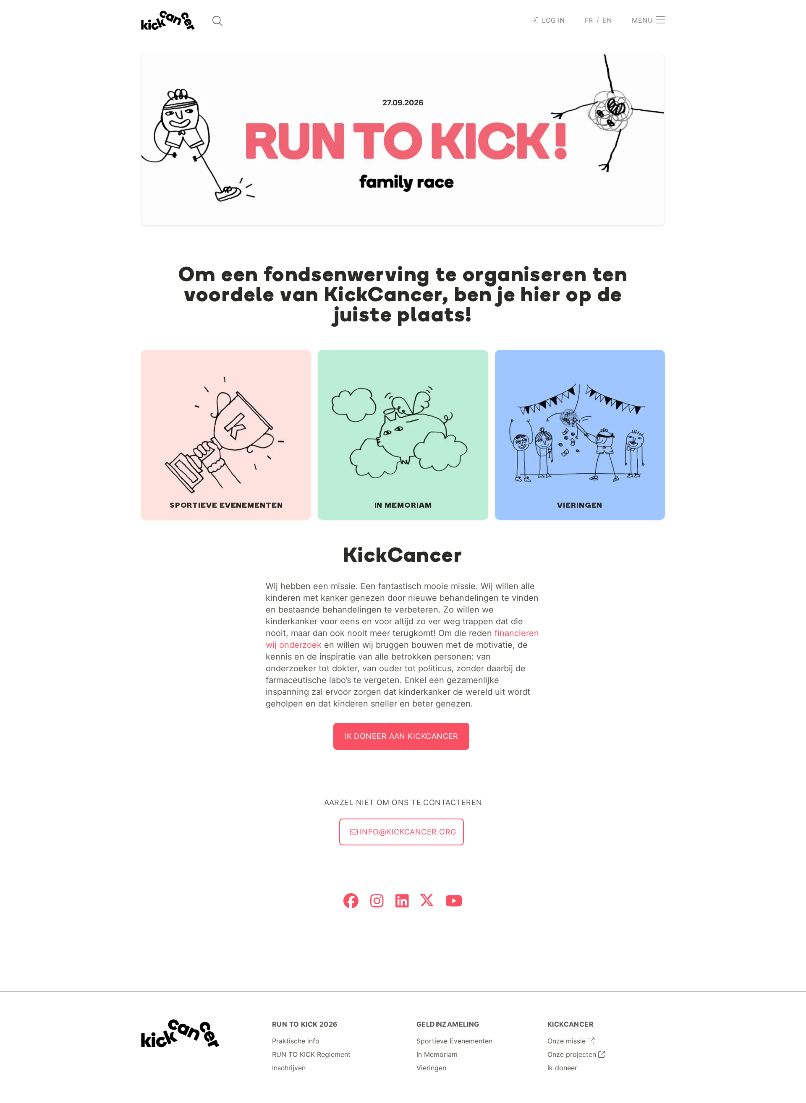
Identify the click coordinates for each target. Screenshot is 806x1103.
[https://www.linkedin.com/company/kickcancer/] (402, 901)
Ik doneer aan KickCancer (401, 736)
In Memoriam (437, 1054)
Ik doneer (562, 1068)
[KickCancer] (180, 1033)
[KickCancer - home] (168, 20)
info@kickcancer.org (407, 831)
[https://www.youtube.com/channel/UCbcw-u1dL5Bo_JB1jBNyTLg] (454, 901)
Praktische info (295, 1041)
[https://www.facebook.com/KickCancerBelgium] (351, 901)
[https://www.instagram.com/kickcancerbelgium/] (377, 901)
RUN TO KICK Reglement (311, 1054)
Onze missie (567, 1041)
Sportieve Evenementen (454, 1041)
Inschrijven (289, 1068)
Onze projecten (572, 1054)
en (607, 20)
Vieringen (431, 1068)
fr (589, 20)
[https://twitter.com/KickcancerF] (426, 901)
